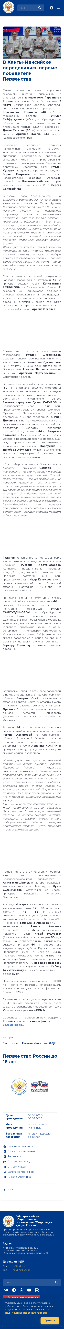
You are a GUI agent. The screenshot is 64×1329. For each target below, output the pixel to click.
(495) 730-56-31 (21, 1270)
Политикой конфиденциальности (26, 1313)
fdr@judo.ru (18, 1266)
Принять (49, 1321)
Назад (11, 1190)
